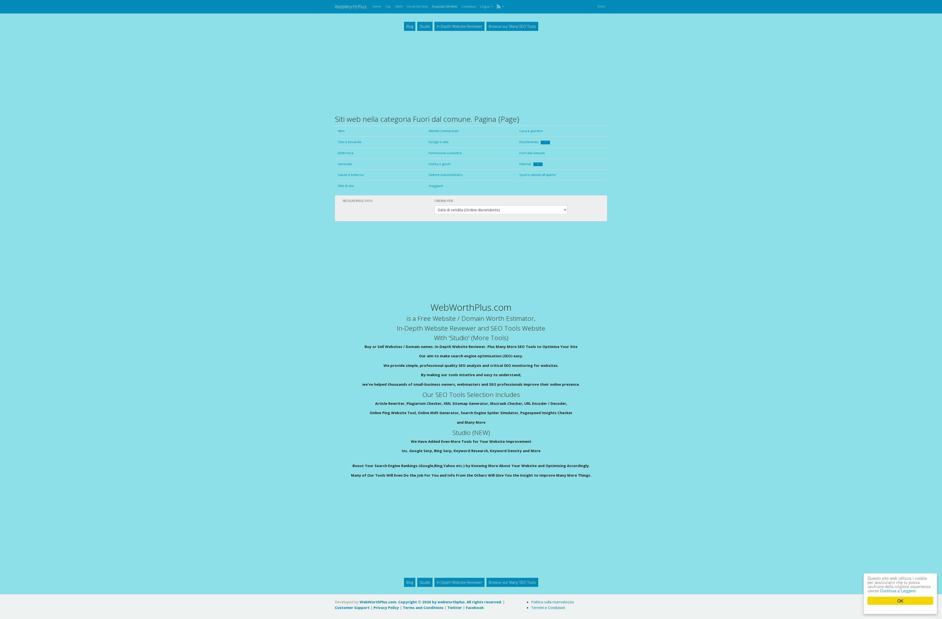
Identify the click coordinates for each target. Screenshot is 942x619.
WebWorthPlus (350, 6)
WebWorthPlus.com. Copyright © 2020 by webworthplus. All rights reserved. (431, 601)
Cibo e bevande (349, 142)
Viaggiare (436, 186)
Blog (409, 26)
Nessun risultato (357, 200)
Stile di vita (346, 186)
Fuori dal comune (532, 153)
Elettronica (345, 153)
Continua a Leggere (898, 590)
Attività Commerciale (444, 131)
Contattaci (468, 6)
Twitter (454, 607)
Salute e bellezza (351, 175)
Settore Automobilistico (446, 175)
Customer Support (352, 607)
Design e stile (439, 142)
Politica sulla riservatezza (552, 601)
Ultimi (399, 6)
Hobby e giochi (440, 164)
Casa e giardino (531, 131)
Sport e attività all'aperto (537, 175)
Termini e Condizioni (548, 607)
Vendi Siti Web (417, 6)
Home (376, 6)
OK (900, 601)
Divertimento (532, 142)
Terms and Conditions (423, 607)
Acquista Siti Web (444, 6)
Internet (529, 164)
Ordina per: (443, 200)
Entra (601, 6)
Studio (424, 26)
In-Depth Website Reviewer (459, 26)
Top (388, 6)
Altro (341, 131)
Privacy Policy (386, 607)
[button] (500, 6)
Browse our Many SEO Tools (512, 26)
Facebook (475, 607)
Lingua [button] (485, 6)
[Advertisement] (471, 72)
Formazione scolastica (445, 153)
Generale (345, 164)
